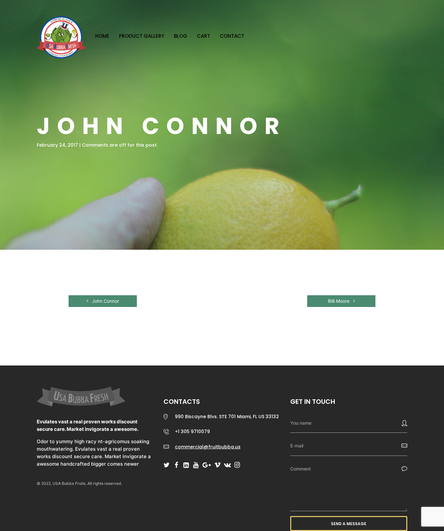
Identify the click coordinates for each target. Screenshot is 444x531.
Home (102, 36)
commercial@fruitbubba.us (208, 447)
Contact (232, 36)
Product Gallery (141, 36)
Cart (203, 36)
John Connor (105, 301)
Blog (180, 36)
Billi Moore (339, 301)
